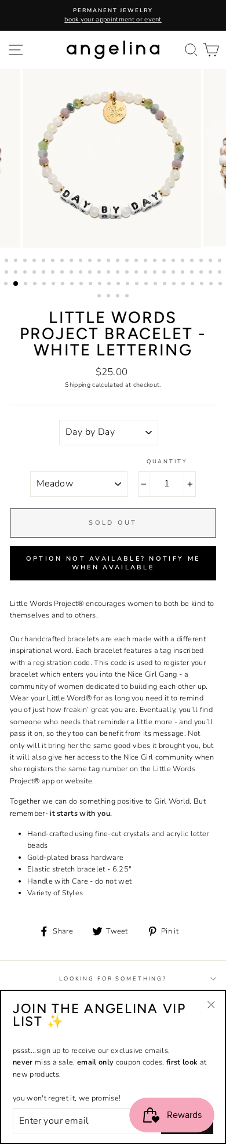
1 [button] (7, 261)
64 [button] (147, 285)
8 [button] (72, 261)
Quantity (167, 461)
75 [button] (119, 297)
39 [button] (137, 273)
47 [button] (211, 273)
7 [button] (63, 261)
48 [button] (221, 273)
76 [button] (128, 297)
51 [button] (27, 285)
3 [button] (26, 261)
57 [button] (82, 285)
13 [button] (119, 261)
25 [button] (7, 273)
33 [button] (82, 273)
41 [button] (156, 273)
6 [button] (54, 261)
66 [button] (166, 285)
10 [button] (91, 261)
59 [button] (101, 285)
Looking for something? (113, 978)
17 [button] (156, 261)
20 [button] (184, 261)
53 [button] (45, 285)
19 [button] (174, 261)
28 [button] (35, 273)
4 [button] (35, 261)
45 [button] (193, 273)
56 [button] (73, 285)
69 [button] (193, 285)
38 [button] (128, 273)
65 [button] (156, 285)
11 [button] (100, 261)
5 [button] (45, 261)
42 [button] (165, 273)
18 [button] (165, 261)
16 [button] (147, 261)
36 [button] (109, 273)
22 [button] (202, 261)
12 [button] (109, 261)
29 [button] (45, 273)
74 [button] (109, 297)
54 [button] (54, 285)
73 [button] (100, 297)
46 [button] (202, 273)
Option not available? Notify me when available (113, 563)
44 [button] (184, 273)
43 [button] (174, 273)
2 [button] (17, 261)
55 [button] (64, 285)
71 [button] (212, 285)
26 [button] (17, 273)
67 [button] (175, 285)
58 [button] (91, 285)
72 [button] (221, 285)
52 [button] (36, 285)
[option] (113, 15)
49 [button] (7, 285)
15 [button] (137, 261)
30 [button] (54, 273)
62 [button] (129, 285)
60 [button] (110, 285)
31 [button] (63, 273)
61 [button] (119, 285)
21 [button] (193, 261)
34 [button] (91, 273)
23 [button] (211, 261)
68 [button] (184, 285)
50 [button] (16, 284)
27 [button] (26, 273)
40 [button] (147, 273)
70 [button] (203, 285)
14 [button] (128, 261)
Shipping (77, 384)
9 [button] (82, 261)
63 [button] (138, 285)
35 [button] (100, 273)
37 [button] (119, 273)
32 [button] (72, 273)
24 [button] (221, 261)
